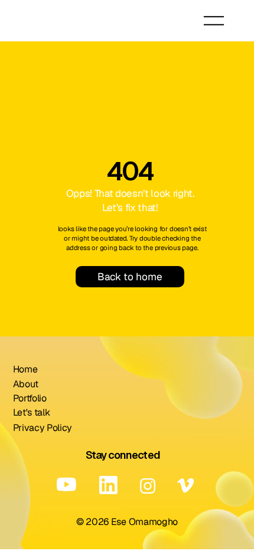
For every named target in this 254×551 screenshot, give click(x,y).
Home (25, 369)
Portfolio (30, 398)
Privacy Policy (43, 428)
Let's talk (31, 412)
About (25, 384)
